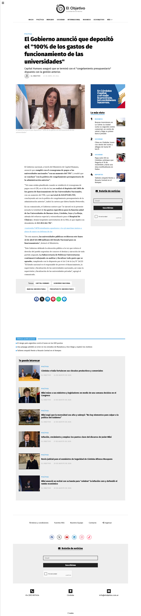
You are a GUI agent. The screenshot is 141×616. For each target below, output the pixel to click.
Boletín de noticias (109, 191)
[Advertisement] (54, 149)
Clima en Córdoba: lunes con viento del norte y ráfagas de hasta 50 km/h (104, 145)
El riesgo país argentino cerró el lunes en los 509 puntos (40, 343)
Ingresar (108, 523)
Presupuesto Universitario (62, 289)
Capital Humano (42, 283)
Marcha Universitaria (36, 289)
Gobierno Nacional (62, 283)
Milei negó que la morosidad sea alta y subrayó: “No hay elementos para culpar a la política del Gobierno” (80, 416)
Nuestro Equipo (76, 523)
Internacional (74, 20)
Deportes (99, 175)
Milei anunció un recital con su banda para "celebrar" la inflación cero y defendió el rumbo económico (79, 482)
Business (87, 20)
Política (40, 20)
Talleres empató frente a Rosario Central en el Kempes (39, 351)
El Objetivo (35, 76)
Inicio (31, 20)
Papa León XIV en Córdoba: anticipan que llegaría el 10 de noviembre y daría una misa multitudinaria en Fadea (104, 163)
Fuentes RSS (59, 523)
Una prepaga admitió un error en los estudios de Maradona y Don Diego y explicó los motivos (54, 347)
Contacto (92, 523)
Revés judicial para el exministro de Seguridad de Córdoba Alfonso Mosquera (76, 459)
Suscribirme (108, 208)
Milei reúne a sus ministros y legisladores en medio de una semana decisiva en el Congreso (78, 394)
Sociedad (61, 20)
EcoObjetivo (99, 20)
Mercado (50, 20)
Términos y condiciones (38, 523)
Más (109, 20)
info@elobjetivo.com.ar (109, 595)
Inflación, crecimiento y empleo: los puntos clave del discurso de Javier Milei (76, 437)
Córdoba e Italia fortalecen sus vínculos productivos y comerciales (72, 371)
